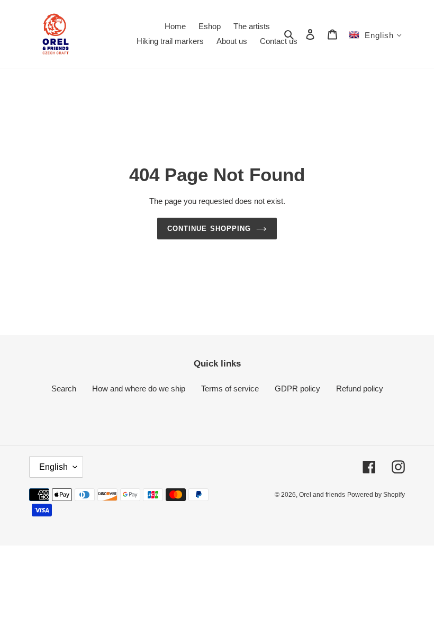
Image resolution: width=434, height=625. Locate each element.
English (53, 466)
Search (63, 388)
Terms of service (230, 388)
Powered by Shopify (376, 494)
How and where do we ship (138, 388)
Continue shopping (209, 229)
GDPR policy (297, 388)
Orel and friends (322, 494)
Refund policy (359, 388)
